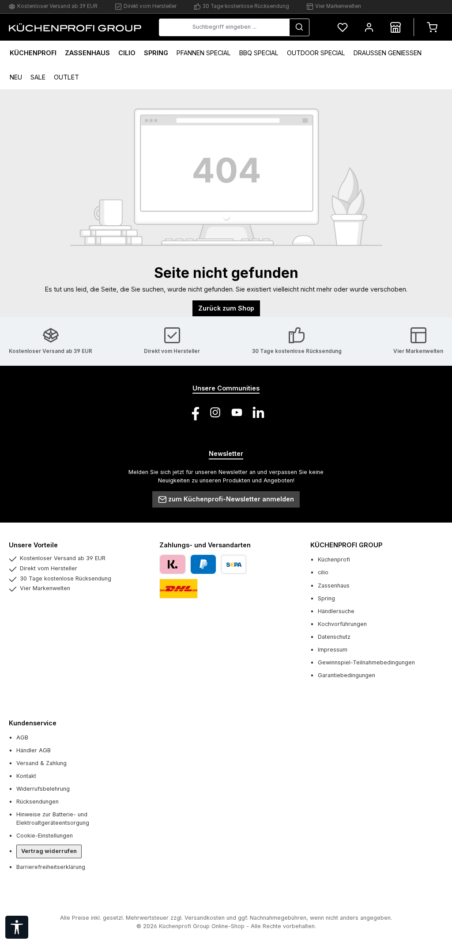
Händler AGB (33, 750)
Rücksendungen (37, 801)
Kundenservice (32, 723)
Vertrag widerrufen (49, 851)
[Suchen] (299, 27)
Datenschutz (334, 636)
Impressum (332, 649)
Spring (326, 598)
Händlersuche (336, 611)
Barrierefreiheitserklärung (50, 867)
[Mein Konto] (369, 27)
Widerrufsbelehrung (43, 788)
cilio (323, 572)
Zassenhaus (334, 585)
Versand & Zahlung (41, 763)
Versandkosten (205, 917)
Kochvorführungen (342, 624)
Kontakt (26, 776)
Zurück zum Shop (226, 308)
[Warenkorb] (432, 27)
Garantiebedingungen (346, 675)
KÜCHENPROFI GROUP (346, 545)
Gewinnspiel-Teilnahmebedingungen (366, 662)
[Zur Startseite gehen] (75, 27)
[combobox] (224, 27)
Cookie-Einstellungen (44, 835)
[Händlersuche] (395, 27)
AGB (22, 737)
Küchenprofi (334, 559)
